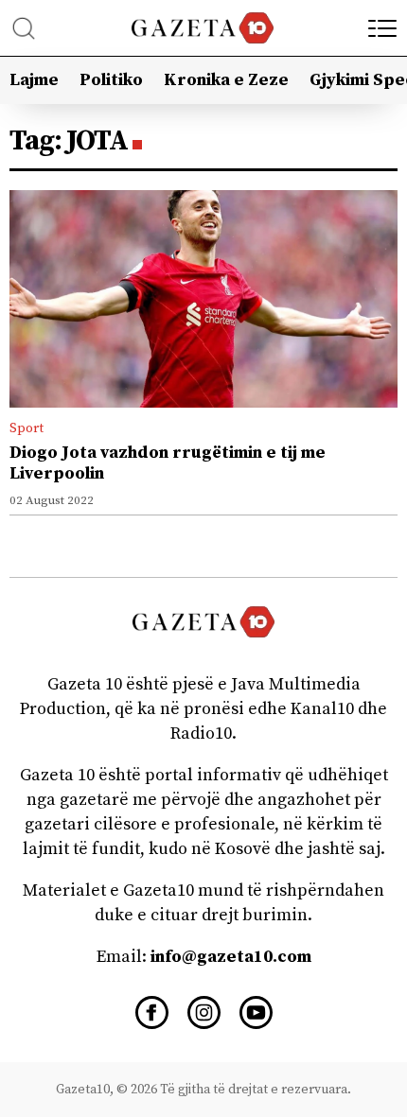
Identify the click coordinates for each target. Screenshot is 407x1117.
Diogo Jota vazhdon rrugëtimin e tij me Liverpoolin (167, 463)
